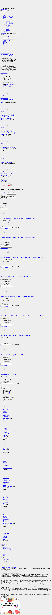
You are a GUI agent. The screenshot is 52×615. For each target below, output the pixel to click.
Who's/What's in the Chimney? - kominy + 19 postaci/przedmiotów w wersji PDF (22, 315)
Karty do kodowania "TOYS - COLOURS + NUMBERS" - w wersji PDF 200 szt (22, 257)
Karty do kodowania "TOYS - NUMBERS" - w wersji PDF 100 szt (18, 218)
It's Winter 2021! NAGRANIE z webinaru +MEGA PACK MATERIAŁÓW (7, 482)
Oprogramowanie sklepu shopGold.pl (8, 567)
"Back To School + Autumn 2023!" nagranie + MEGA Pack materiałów (6, 414)
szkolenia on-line (6, 36)
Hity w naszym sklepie (7, 44)
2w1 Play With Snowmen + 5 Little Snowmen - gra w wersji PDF (17, 335)
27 (12, 195)
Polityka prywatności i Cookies (12, 27)
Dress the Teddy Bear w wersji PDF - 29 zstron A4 (7, 162)
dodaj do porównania (5, 224)
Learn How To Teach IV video (6, 448)
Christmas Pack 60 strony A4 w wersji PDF (12, 354)
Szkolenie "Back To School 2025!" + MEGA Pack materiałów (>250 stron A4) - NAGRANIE (8, 132)
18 (10, 195)
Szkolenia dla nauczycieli (8, 16)
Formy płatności (9, 22)
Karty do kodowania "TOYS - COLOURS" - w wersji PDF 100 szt (18, 237)
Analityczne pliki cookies (6, 582)
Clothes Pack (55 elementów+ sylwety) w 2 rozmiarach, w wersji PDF (8, 147)
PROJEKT (8, 26)
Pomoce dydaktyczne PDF (8, 17)
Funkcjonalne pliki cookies (6, 579)
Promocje (5, 42)
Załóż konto (7, 9)
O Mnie (4, 15)
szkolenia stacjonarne (7, 38)
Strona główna (6, 14)
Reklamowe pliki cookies (6, 587)
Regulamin (8, 21)
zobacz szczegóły (4, 209)
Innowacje (5, 41)
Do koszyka (16, 227)
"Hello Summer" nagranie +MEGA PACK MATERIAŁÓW (7, 464)
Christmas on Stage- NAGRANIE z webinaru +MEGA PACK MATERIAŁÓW (7, 519)
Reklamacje (8, 25)
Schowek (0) (3, 11)
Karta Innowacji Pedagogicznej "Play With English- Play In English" (7, 54)
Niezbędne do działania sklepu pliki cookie (10, 573)
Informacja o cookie (10, 23)
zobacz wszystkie (4, 73)
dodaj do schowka (4, 226)
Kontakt (4, 18)
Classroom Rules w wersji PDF (8, 374)
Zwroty (7, 24)
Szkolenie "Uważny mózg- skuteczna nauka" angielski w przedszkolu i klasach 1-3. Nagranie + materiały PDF (8, 116)
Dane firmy (8, 30)
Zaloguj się (3, 9)
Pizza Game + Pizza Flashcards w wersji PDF (6, 536)
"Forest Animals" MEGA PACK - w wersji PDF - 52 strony (16, 276)
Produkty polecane (7, 43)
